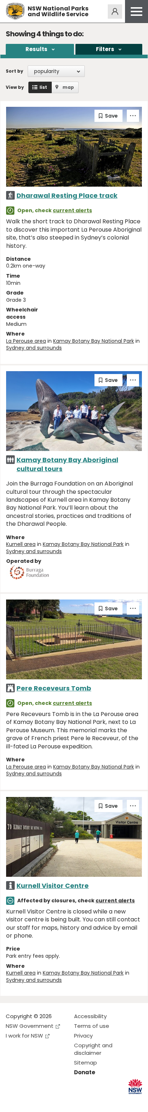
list (43, 87)
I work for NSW (24, 1035)
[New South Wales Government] (135, 1086)
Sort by (14, 71)
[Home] (15, 11)
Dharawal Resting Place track (67, 195)
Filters (105, 49)
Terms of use (91, 1026)
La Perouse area (26, 341)
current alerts (72, 210)
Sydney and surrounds (34, 347)
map (68, 87)
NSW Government (30, 1026)
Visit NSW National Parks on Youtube (43, 1100)
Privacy (83, 1035)
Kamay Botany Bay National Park (93, 341)
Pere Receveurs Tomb (54, 688)
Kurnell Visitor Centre (53, 885)
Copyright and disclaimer (93, 1049)
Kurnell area (21, 544)
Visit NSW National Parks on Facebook (12, 1100)
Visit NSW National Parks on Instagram (27, 1100)
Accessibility (90, 1016)
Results (36, 49)
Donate (84, 1072)
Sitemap (85, 1062)
